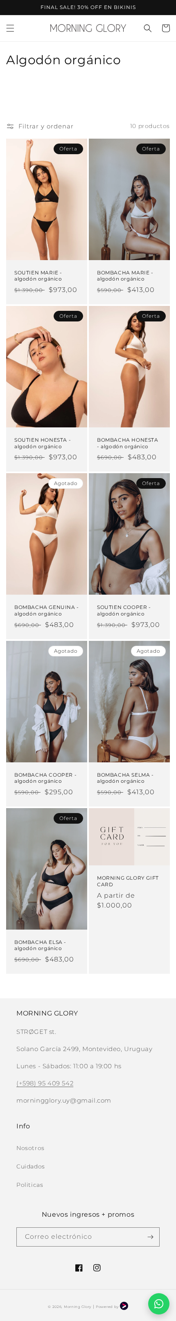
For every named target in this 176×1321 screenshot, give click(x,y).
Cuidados (30, 1166)
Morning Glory (77, 1307)
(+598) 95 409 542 (44, 1083)
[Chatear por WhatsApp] (158, 1303)
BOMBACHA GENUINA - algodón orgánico (46, 610)
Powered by (108, 1307)
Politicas (29, 1184)
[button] (10, 28)
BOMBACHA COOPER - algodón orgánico (45, 778)
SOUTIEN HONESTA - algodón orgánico (42, 443)
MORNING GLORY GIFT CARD (128, 881)
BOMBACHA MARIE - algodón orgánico (125, 276)
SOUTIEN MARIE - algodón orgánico (38, 276)
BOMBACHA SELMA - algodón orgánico (125, 778)
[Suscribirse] (150, 1237)
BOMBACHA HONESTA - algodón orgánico (127, 443)
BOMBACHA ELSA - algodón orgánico (40, 945)
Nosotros (30, 1148)
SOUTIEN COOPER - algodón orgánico (124, 610)
